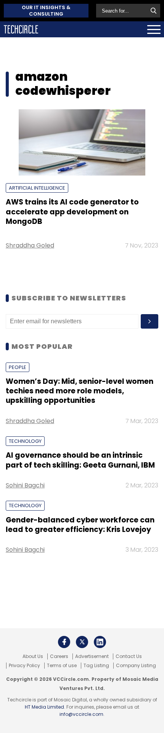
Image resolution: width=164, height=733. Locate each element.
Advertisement (92, 656)
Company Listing (136, 666)
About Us (33, 656)
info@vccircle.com (81, 714)
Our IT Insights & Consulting (46, 11)
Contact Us (129, 656)
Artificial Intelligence (37, 188)
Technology (25, 441)
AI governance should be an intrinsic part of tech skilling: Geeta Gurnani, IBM (80, 460)
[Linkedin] (100, 642)
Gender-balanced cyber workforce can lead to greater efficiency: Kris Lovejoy (80, 525)
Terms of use (62, 666)
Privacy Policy (24, 666)
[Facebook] (64, 642)
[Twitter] (82, 642)
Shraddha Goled (30, 245)
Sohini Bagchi (25, 485)
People (17, 367)
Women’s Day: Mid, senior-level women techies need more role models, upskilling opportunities (79, 391)
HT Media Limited (44, 707)
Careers (59, 656)
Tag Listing (96, 666)
